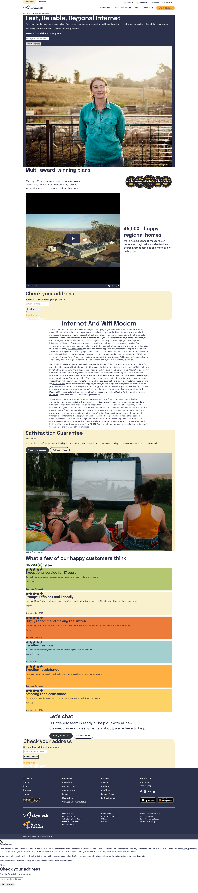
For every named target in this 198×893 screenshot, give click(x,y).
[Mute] (108, 286)
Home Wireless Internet (114, 421)
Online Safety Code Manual (72, 819)
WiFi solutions (58, 384)
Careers (26, 794)
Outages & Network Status (74, 802)
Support (66, 794)
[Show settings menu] (113, 286)
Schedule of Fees (68, 816)
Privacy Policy (106, 813)
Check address (165, 8)
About (26, 782)
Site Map (104, 822)
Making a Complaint (108, 816)
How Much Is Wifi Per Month (123, 392)
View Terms (31, 439)
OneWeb (105, 786)
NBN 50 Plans (96, 424)
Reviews (27, 790)
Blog (25, 786)
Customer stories (123, 8)
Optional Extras (69, 786)
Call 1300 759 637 (59, 450)
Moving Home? (69, 798)
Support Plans (107, 794)
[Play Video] (28, 286)
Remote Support (68, 824)
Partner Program (108, 798)
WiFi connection (75, 349)
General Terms (67, 813)
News (137, 8)
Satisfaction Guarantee (71, 822)
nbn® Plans (67, 782)
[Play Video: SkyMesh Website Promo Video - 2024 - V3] (73, 238)
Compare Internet (77, 424)
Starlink (104, 782)
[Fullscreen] (118, 286)
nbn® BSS (105, 790)
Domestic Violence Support (150, 819)
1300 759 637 (167, 2)
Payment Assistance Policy (150, 813)
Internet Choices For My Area (65, 357)
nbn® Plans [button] (105, 8)
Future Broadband (136, 421)
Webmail (104, 819)
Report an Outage (146, 816)
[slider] (70, 286)
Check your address (37, 450)
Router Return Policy (147, 822)
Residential (29, 2)
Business (42, 2)
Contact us (148, 8)
